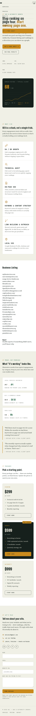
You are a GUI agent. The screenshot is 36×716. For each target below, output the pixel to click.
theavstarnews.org (9, 328)
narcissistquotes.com (10, 277)
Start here (11, 515)
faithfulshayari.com (9, 331)
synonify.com (7, 317)
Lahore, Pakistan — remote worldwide (17, 641)
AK (1, 3)
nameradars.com (8, 281)
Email (4, 660)
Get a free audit (9, 31)
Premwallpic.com (8, 312)
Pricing (5, 20)
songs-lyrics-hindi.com (10, 279)
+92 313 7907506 (10, 638)
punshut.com (7, 333)
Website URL (6, 668)
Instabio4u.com (7, 310)
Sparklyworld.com (8, 288)
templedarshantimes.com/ (11, 295)
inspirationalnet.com (10, 303)
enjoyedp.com (7, 319)
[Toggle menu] (34, 3)
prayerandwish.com (9, 305)
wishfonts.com (7, 307)
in (4, 646)
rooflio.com (6, 324)
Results (5, 16)
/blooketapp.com (8, 298)
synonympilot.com (9, 314)
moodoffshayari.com (9, 326)
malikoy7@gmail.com (11, 635)
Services (5, 6)
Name (3, 652)
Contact (5, 25)
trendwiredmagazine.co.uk (12, 291)
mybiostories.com (8, 274)
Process (5, 11)
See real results (10, 52)
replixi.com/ (6, 321)
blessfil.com (6, 284)
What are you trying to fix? (11, 676)
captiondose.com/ (8, 293)
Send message (9, 691)
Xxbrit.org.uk (7, 300)
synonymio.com (8, 286)
